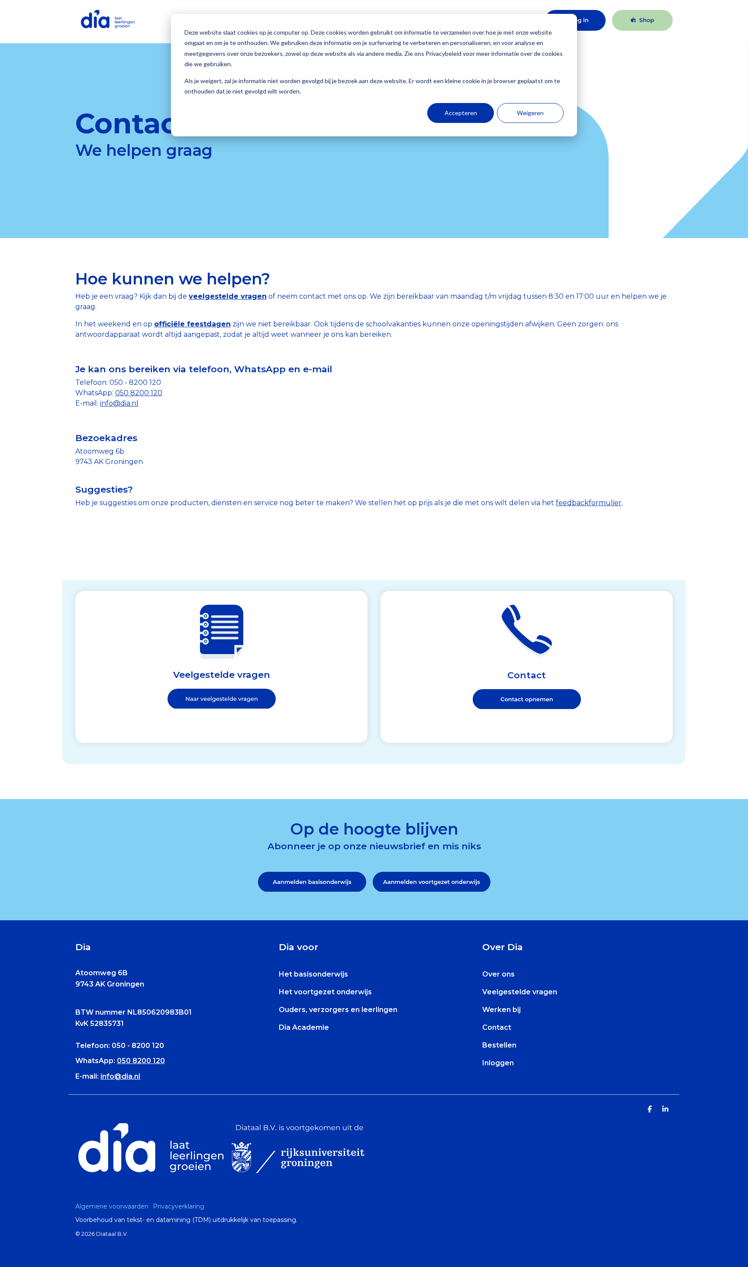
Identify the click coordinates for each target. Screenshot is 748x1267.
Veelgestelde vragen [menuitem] (519, 992)
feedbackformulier (589, 503)
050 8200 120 (138, 393)
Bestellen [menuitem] (499, 1045)
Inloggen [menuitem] (498, 1063)
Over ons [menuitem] (498, 974)
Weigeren (530, 112)
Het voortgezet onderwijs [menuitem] (325, 992)
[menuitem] (114, 1206)
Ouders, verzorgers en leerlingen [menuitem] (338, 1010)
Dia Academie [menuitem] (304, 1027)
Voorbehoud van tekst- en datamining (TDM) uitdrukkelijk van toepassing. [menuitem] (186, 1220)
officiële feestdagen (192, 324)
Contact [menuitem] (496, 1027)
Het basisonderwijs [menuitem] (313, 974)
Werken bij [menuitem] (501, 1010)
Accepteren (461, 112)
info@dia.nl (120, 1076)
